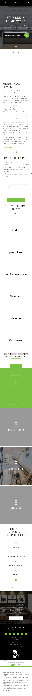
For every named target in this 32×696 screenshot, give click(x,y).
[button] (9, 147)
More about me (9, 147)
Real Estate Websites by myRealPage (16, 662)
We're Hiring (15, 366)
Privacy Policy (24, 661)
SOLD (28, 31)
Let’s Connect (16, 618)
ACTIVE (22, 31)
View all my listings (16, 200)
